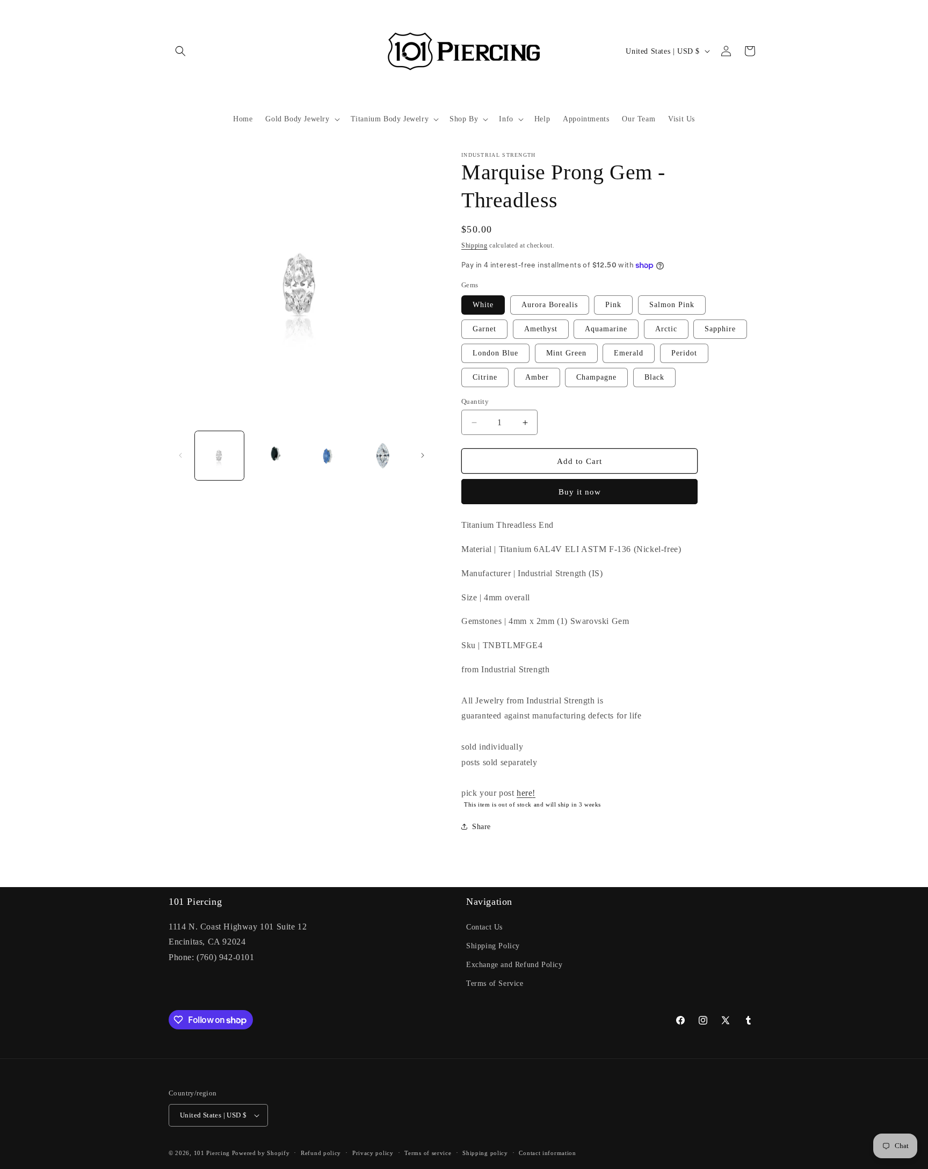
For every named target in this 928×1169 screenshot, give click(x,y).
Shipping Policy (493, 946)
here (524, 792)
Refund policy (321, 1153)
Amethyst (540, 329)
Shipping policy (485, 1153)
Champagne (596, 377)
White (483, 305)
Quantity (475, 401)
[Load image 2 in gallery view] (273, 455)
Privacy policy (373, 1153)
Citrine (485, 377)
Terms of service (427, 1153)
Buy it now (580, 492)
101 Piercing (212, 1153)
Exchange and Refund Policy (514, 965)
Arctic (666, 329)
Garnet (484, 329)
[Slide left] (180, 455)
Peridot (684, 353)
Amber (537, 377)
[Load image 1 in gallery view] (219, 455)
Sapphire (720, 329)
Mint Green (566, 353)
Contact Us (484, 927)
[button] (180, 51)
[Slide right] (422, 455)
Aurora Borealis (549, 305)
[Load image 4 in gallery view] (382, 455)
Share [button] (481, 827)
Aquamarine (606, 329)
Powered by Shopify (261, 1153)
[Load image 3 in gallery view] (328, 455)
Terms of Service (495, 983)
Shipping (474, 245)
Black (654, 377)
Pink (613, 305)
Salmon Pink (671, 305)
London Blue (495, 353)
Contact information (547, 1153)
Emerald (628, 353)
